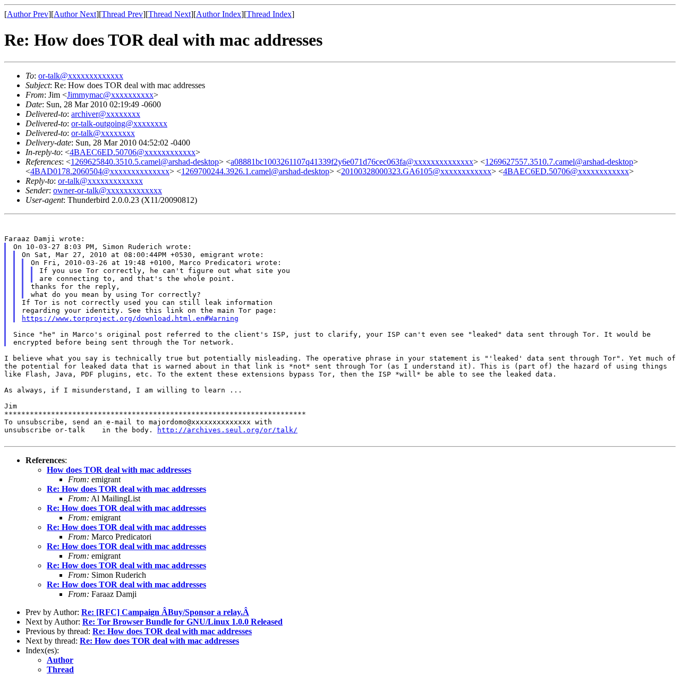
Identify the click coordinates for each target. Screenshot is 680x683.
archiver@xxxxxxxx (105, 113)
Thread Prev (122, 14)
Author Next (75, 14)
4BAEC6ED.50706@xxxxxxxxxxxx (133, 152)
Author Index (218, 14)
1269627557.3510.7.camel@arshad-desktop (559, 161)
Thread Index (269, 14)
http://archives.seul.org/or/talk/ (227, 430)
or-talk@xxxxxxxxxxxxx (80, 75)
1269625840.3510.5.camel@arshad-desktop (145, 161)
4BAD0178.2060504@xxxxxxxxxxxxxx (99, 171)
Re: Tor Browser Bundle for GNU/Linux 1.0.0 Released (182, 621)
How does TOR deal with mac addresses (119, 469)
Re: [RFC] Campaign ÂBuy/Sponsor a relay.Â (165, 612)
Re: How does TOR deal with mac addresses (126, 488)
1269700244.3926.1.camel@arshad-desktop (255, 171)
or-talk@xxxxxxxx (103, 133)
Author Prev (27, 14)
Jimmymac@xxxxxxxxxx (110, 94)
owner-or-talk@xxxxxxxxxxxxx (107, 190)
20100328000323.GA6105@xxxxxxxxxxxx (416, 171)
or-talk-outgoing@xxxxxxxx (119, 123)
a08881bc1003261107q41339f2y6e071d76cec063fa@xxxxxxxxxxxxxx (352, 161)
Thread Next (169, 14)
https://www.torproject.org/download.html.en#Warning (130, 318)
